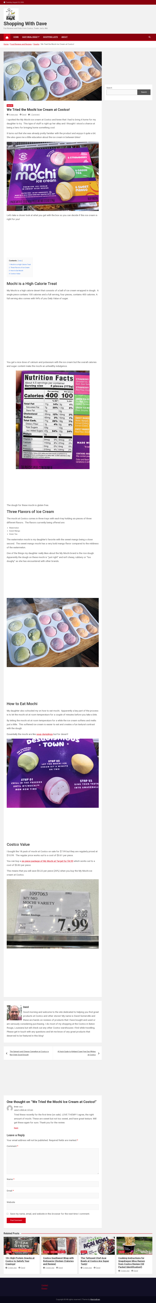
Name (10, 1179)
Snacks (10, 105)
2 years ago (12, 1268)
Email (10, 1190)
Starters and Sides (58, 1252)
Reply (16, 1128)
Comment (12, 1146)
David (24, 115)
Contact (45, 1285)
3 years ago (49, 1268)
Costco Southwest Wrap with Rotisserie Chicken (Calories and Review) (58, 1261)
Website (11, 1202)
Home (16, 37)
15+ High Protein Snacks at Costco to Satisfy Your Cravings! (19, 1261)
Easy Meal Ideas (29, 37)
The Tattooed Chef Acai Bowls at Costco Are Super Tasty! (95, 1261)
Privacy (44, 1288)
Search (109, 88)
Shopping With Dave (25, 24)
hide (20, 261)
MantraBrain (95, 1299)
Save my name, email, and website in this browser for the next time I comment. (50, 1213)
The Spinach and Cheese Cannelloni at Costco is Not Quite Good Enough (29, 1053)
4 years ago (13, 115)
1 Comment (35, 115)
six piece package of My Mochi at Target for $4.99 (47, 861)
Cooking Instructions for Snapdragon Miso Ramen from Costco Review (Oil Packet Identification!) (131, 1262)
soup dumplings (44, 734)
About (64, 37)
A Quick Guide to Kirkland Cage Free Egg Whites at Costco (77, 1053)
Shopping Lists (50, 37)
